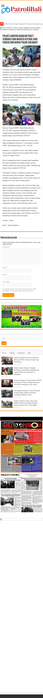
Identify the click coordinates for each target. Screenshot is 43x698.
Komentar (6, 247)
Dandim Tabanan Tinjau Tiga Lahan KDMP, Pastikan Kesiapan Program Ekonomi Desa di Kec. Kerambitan (26, 403)
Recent (4, 353)
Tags (29, 353)
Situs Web (6, 282)
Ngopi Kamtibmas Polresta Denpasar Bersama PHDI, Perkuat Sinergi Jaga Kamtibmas (26, 360)
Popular (12, 353)
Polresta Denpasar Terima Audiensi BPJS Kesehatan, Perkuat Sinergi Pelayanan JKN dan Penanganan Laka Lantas (28, 382)
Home (4, 28)
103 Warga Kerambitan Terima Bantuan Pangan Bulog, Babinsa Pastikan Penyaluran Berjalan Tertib (27, 393)
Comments (21, 353)
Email (5, 274)
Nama (5, 267)
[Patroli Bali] (21, 9)
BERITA (9, 28)
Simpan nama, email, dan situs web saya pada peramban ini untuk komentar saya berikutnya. (19, 290)
